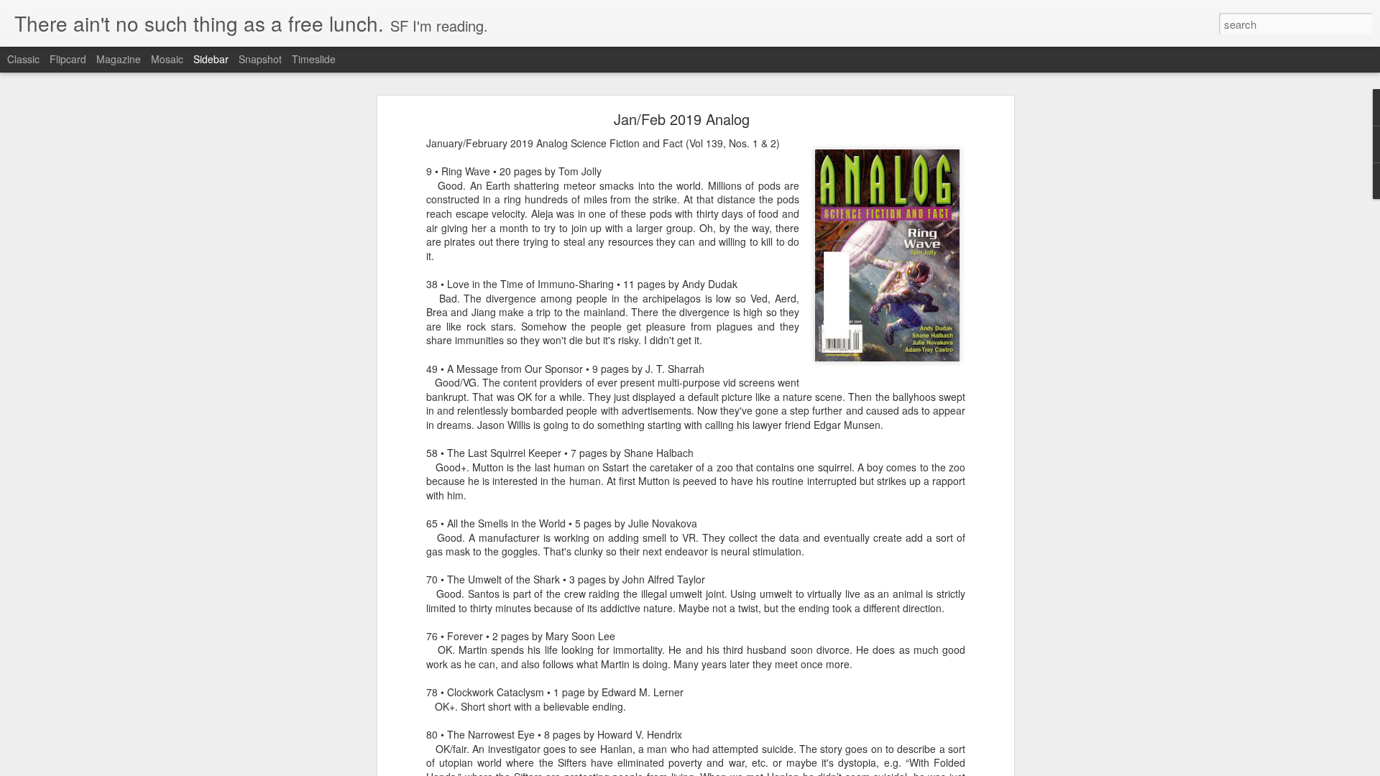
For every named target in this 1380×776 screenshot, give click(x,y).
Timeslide (314, 59)
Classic (23, 59)
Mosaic (167, 59)
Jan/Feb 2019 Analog (682, 118)
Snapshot (260, 59)
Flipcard (68, 59)
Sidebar (211, 59)
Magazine (118, 59)
